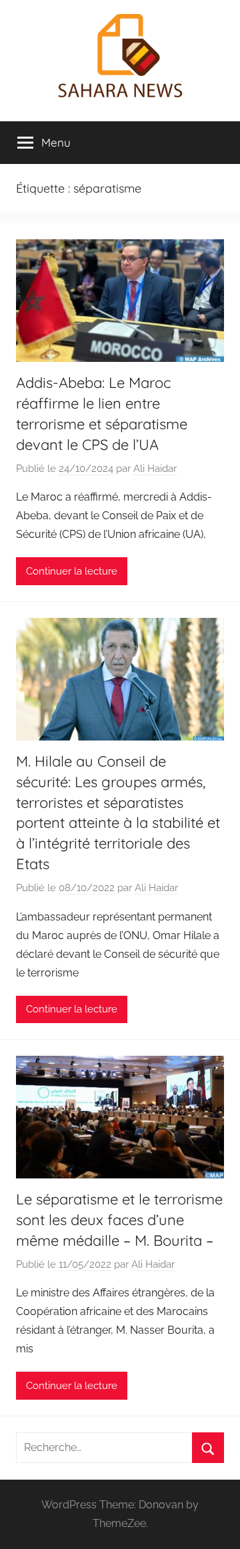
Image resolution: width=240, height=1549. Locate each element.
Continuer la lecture (71, 571)
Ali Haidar (155, 469)
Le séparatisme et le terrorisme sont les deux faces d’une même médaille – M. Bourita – (119, 1220)
